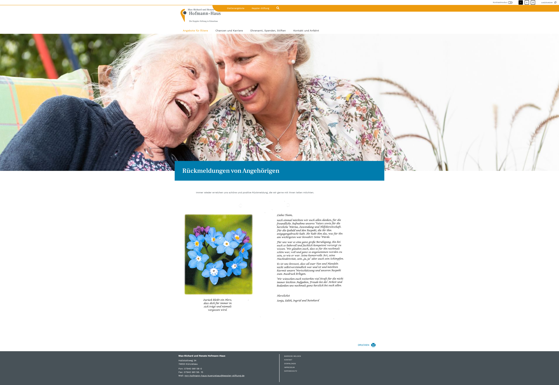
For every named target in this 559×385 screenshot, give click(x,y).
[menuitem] (195, 30)
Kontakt (288, 360)
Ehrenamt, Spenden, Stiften (268, 30)
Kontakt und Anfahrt (306, 30)
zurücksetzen (547, 2)
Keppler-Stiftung (260, 8)
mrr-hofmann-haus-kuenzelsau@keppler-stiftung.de (214, 375)
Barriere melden (292, 356)
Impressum (289, 367)
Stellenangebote (235, 8)
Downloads (290, 364)
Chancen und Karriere (229, 30)
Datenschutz (290, 371)
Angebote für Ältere (195, 30)
